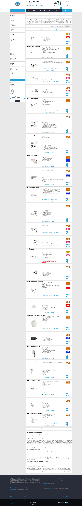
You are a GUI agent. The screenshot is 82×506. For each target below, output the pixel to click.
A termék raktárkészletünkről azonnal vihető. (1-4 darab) (50, 55)
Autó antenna (12, 34)
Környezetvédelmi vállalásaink (64, 496)
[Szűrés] (22, 96)
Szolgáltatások (35, 10)
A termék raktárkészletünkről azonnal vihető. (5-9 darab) (50, 394)
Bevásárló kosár (25, 499)
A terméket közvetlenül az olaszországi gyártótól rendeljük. (49, 423)
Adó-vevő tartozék (12, 15)
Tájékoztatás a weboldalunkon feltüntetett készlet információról (53, 485)
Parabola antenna (13, 39)
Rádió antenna (13, 40)
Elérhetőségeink (58, 10)
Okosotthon (11, 73)
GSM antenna (12, 29)
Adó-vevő (11, 14)
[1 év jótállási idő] (68, 47)
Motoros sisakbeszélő (13, 58)
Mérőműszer (11, 48)
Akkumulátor (12, 63)
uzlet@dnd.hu (33, 3)
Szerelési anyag (12, 45)
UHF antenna (12, 24)
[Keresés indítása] (61, 8)
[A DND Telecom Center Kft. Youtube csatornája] (66, 1)
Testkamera (11, 49)
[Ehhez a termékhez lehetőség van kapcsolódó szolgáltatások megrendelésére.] (68, 89)
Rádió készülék (12, 54)
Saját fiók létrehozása (25, 496)
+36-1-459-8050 (40, 5)
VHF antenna (12, 20)
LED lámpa (11, 72)
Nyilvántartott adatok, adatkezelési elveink (19, 487)
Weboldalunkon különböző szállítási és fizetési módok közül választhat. (56, 478)
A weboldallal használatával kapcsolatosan (19, 489)
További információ (60, 502)
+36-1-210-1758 (40, 3)
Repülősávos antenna (13, 21)
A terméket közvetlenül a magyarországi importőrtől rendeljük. (50, 81)
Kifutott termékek (12, 77)
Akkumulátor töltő (12, 64)
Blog (41, 10)
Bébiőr (11, 53)
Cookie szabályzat (44, 501)
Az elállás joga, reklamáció (48, 483)
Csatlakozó (11, 44)
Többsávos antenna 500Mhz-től (15, 31)
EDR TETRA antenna (13, 25)
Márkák (45, 10)
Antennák (11, 16)
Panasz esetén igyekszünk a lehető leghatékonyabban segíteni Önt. (55, 486)
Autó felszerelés (12, 59)
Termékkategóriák (14, 10)
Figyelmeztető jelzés (13, 67)
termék (68, 10)
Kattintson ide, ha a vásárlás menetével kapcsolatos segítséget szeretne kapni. (55, 480)
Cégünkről (50, 10)
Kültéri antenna (14, 38)
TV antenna (12, 35)
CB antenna (12, 19)
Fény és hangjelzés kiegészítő (14, 69)
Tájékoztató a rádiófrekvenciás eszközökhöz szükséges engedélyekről (55, 488)
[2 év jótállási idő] (68, 61)
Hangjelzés (11, 68)
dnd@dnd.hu (33, 5)
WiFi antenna (12, 30)
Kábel (11, 43)
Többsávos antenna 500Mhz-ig (15, 26)
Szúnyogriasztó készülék (13, 74)
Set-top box (11, 55)
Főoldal (29, 10)
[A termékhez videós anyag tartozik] (68, 36)
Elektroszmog (12, 50)
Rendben (66, 502)
